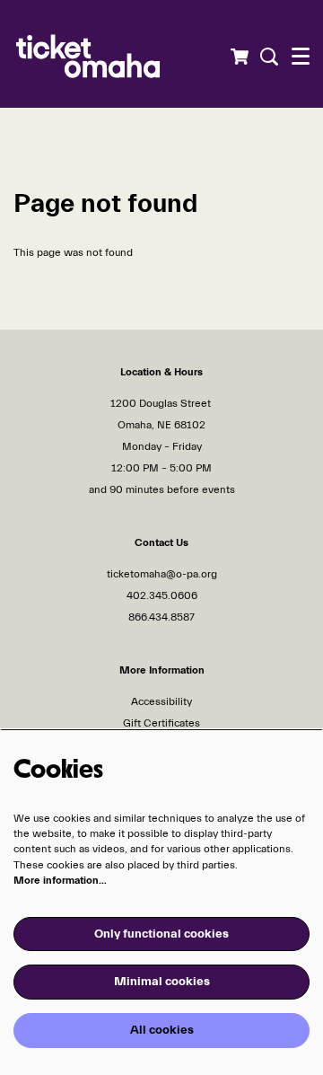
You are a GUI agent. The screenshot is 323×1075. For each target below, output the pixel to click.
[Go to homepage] (121, 54)
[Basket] (239, 56)
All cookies (162, 1030)
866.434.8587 (161, 617)
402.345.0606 (162, 595)
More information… (60, 880)
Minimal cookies (162, 981)
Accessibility (161, 701)
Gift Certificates (161, 723)
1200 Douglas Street (162, 403)
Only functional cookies (161, 934)
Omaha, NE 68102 (161, 425)
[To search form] (267, 56)
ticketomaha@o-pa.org (162, 574)
